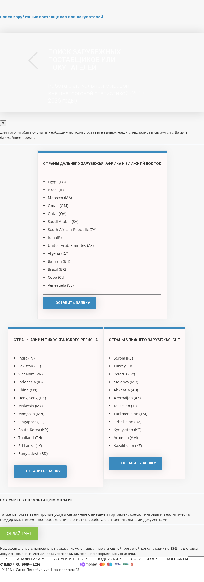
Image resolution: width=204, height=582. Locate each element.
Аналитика (28, 558)
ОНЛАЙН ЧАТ (19, 533)
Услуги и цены (68, 558)
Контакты (177, 558)
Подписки (107, 558)
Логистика (142, 558)
